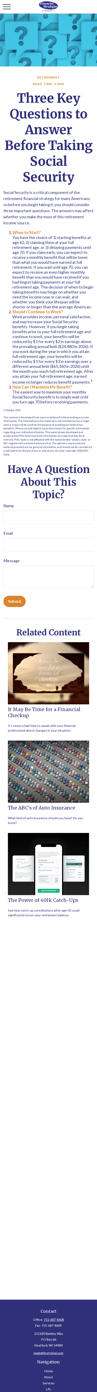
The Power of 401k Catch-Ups (43, 900)
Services (49, 1383)
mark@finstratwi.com (48, 1353)
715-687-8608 (54, 1319)
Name (8, 505)
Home (48, 1371)
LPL (48, 1389)
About (48, 1377)
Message (11, 560)
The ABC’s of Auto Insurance (41, 808)
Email (8, 533)
